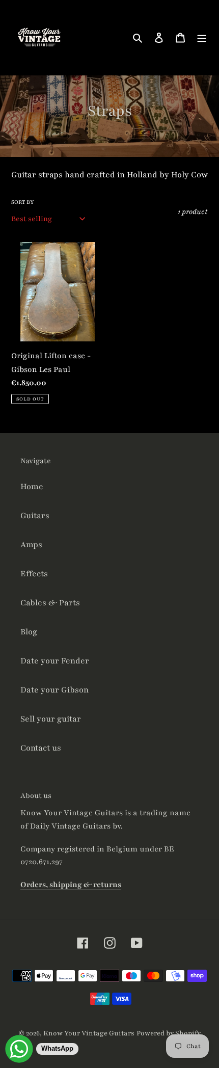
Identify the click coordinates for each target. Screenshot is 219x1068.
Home (31, 486)
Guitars (34, 515)
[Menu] (201, 37)
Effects (34, 573)
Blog (28, 631)
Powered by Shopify (168, 1033)
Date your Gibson (54, 690)
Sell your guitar (50, 719)
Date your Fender (54, 660)
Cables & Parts (50, 602)
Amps (31, 544)
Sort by (22, 202)
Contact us (40, 748)
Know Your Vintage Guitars (88, 1033)
